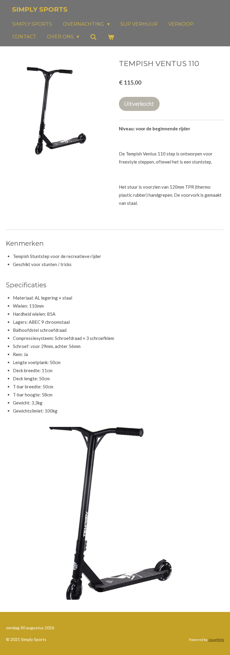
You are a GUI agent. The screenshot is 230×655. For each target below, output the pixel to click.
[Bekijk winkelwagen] (111, 36)
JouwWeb (216, 639)
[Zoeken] (93, 36)
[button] (218, 432)
